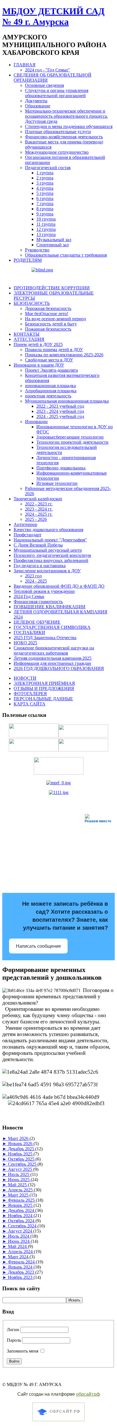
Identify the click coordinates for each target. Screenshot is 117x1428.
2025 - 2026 (36, 519)
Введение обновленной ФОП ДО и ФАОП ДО (59, 586)
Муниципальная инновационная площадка (67, 401)
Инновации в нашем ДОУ (39, 365)
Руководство (37, 249)
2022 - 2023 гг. (39, 503)
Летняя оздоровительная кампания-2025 (52, 658)
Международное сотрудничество (57, 152)
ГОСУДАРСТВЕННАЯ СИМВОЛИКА (52, 627)
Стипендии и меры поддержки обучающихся (68, 126)
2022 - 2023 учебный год (60, 406)
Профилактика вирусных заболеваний (51, 560)
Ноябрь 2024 (21, 1215)
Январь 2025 (21, 1205)
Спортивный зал (52, 244)
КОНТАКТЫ (26, 334)
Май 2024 (18, 1246)
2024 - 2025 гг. (39, 514)
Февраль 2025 (22, 1200)
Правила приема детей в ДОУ (54, 349)
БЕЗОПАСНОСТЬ (32, 303)
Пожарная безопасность (48, 329)
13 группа (46, 234)
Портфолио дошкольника (60, 467)
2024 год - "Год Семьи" (47, 69)
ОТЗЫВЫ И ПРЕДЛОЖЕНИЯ (44, 688)
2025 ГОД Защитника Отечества (45, 637)
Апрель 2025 (21, 1189)
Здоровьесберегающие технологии (70, 437)
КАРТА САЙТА (29, 703)
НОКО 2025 (25, 642)
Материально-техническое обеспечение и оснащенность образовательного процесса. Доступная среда (66, 116)
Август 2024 (20, 1231)
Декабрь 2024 (21, 1210)
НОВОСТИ (25, 678)
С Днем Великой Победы (38, 545)
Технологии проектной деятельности (72, 442)
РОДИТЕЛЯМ (28, 260)
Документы (36, 100)
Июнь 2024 (19, 1241)
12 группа (46, 229)
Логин (13, 1329)
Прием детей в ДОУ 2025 (38, 344)
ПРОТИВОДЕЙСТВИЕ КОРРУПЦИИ (52, 287)
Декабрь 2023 (21, 1272)
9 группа (44, 213)
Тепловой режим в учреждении (44, 591)
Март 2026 (19, 1138)
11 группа (45, 224)
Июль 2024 (19, 1236)
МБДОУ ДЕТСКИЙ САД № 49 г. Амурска (53, 16)
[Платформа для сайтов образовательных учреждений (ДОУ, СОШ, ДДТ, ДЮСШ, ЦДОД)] (58, 1422)
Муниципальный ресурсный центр (48, 550)
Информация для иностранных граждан (52, 663)
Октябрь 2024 (21, 1220)
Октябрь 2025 (21, 1159)
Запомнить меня (22, 1351)
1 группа (44, 172)
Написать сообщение (38, 946)
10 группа (46, 219)
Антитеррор (25, 524)
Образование (37, 105)
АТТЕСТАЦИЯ (29, 339)
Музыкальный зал (53, 239)
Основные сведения (44, 85)
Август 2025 (20, 1169)
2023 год (33, 575)
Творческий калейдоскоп (38, 498)
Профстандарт (27, 534)
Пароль (14, 1340)
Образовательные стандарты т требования (66, 255)
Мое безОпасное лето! (46, 313)
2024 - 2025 (36, 581)
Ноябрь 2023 (21, 1277)
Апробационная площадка (50, 390)
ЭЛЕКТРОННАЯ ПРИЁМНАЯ (44, 683)
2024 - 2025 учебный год (60, 416)
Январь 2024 (21, 1267)
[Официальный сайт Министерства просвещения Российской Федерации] (58, 782)
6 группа (44, 198)
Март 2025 (19, 1195)
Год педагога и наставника (40, 565)
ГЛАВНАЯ (24, 64)
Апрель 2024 (21, 1251)
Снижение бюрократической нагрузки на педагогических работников (54, 650)
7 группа (44, 203)
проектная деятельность (48, 395)
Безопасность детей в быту (51, 323)
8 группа (44, 208)
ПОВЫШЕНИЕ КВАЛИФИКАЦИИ (49, 606)
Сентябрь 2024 (22, 1225)
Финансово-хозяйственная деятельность (64, 136)
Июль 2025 (19, 1174)
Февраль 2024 (22, 1261)
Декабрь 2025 (21, 1148)
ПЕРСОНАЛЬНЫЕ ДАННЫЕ (43, 698)
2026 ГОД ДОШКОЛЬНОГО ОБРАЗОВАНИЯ (59, 668)
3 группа (44, 183)
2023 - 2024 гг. (39, 509)
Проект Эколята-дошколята (51, 370)
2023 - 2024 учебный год (60, 411)
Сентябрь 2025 (22, 1164)
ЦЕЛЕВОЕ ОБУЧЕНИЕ (37, 622)
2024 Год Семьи (29, 596)
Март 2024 (19, 1256)
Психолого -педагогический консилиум (52, 555)
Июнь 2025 (19, 1179)
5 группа (44, 193)
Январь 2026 (21, 1143)
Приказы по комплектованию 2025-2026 (64, 354)
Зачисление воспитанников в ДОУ (47, 570)
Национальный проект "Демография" (50, 539)
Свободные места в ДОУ (49, 359)
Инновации (36, 421)
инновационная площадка (50, 385)
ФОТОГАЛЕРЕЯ (30, 693)
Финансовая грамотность (38, 601)
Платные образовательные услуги (58, 131)
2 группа (44, 177)
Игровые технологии (57, 483)
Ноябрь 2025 (21, 1153)
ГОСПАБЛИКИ (29, 632)
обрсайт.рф (88, 1394)
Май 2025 (18, 1184)
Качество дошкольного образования (48, 529)
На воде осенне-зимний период (55, 318)
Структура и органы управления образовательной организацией (56, 93)
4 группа (44, 188)
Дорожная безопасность (48, 308)
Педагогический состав (48, 167)
